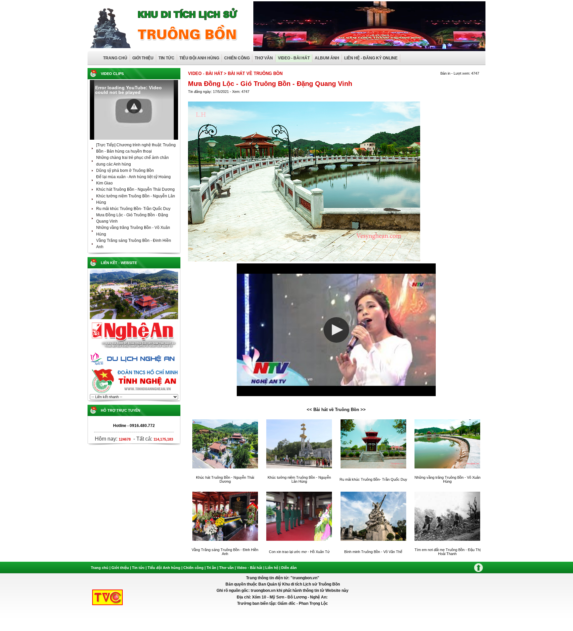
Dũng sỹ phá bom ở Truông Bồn (125, 170)
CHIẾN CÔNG (237, 58)
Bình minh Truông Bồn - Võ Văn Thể (373, 552)
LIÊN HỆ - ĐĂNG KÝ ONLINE (371, 58)
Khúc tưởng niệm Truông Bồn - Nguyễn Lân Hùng (299, 479)
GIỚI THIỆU (143, 58)
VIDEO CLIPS (112, 74)
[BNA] (134, 348)
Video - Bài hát (249, 568)
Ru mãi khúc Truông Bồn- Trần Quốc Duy (133, 208)
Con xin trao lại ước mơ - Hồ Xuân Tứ (299, 552)
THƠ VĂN (264, 58)
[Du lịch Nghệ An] (134, 366)
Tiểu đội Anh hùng (164, 568)
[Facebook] (134, 318)
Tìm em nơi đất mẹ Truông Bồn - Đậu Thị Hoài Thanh (447, 552)
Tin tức (139, 568)
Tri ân (211, 568)
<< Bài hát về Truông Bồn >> (336, 409)
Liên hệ (271, 568)
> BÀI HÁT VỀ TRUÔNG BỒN (253, 73)
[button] (134, 106)
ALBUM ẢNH (327, 58)
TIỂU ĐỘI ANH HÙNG (199, 58)
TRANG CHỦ (115, 58)
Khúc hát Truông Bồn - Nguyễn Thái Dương (135, 189)
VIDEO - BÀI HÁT (294, 58)
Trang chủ (99, 568)
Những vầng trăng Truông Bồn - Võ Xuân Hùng (447, 479)
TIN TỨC (166, 58)
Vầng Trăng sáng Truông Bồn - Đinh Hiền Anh (225, 552)
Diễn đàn (289, 568)
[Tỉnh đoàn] (134, 392)
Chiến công (193, 568)
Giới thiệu (120, 568)
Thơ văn (226, 568)
